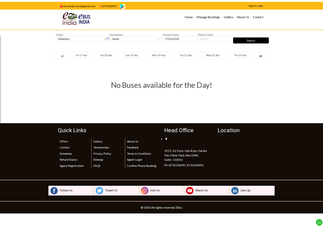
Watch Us (201, 190)
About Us (243, 17)
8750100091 (109, 6)
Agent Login (134, 159)
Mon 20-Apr (159, 55)
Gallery (228, 17)
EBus (179, 207)
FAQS (96, 165)
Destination (116, 35)
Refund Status (68, 159)
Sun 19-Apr (132, 55)
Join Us (155, 190)
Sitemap (98, 159)
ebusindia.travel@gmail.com (79, 6)
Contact (258, 17)
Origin (59, 35)
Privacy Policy (102, 153)
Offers (64, 141)
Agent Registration (72, 165)
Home (189, 17)
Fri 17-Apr (81, 55)
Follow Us (66, 190)
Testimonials (101, 147)
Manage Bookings (208, 17)
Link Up (245, 190)
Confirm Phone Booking (141, 165)
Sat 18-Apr (106, 55)
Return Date (205, 35)
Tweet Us (111, 190)
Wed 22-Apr (213, 55)
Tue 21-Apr (185, 55)
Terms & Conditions (139, 153)
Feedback (133, 147)
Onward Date (170, 35)
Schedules (66, 153)
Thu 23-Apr (240, 55)
